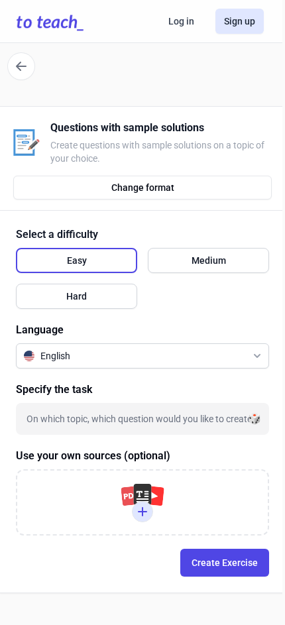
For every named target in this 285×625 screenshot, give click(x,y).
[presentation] (142, 502)
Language (40, 329)
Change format (142, 187)
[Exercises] (21, 66)
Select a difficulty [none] (57, 234)
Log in (181, 21)
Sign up (239, 21)
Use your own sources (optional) (93, 455)
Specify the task (54, 389)
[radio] (76, 260)
